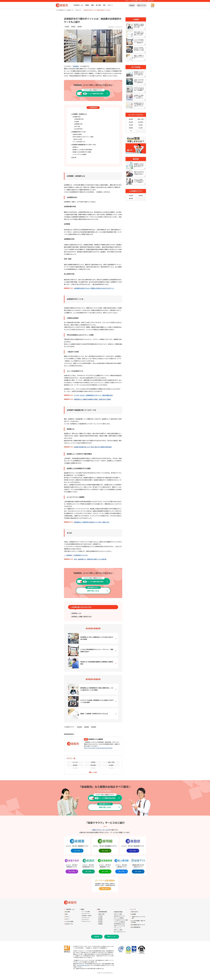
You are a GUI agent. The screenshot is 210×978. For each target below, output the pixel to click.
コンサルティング (85, 917)
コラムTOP (75, 762)
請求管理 (75, 765)
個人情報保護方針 (135, 927)
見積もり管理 (111, 762)
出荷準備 (76, 122)
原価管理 (93, 768)
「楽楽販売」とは (78, 5)
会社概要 (133, 914)
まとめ (74, 158)
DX (131, 131)
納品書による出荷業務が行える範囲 (82, 152)
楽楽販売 (75, 66)
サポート (110, 5)
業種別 (87, 5)
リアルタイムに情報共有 (119, 922)
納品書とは (75, 147)
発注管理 (75, 768)
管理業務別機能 (103, 912)
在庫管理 (73, 26)
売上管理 (111, 768)
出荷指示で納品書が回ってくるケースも (84, 145)
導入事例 (98, 5)
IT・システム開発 (86, 911)
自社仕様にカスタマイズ (119, 916)
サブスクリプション (86, 921)
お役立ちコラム (142, 1)
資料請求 (132, 5)
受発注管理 (93, 765)
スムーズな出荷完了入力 (79, 142)
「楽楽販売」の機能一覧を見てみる (81, 617)
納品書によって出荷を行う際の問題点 (82, 150)
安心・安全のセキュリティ (120, 932)
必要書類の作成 (78, 124)
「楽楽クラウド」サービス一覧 (138, 917)
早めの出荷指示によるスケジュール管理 (83, 137)
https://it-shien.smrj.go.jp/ (83, 965)
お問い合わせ (150, 1)
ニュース (133, 909)
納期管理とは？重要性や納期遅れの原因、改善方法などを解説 (92, 399)
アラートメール (117, 928)
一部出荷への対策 (77, 139)
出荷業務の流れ (77, 117)
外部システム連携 (118, 914)
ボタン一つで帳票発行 (119, 918)
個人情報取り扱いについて (138, 925)
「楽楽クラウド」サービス (100, 830)
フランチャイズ (85, 919)
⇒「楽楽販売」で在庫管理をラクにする (76, 555)
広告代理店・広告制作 (86, 915)
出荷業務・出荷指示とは (79, 114)
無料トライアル (142, 5)
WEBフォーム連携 (118, 930)
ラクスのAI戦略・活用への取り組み (138, 921)
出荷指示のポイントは (78, 132)
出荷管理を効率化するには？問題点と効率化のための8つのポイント (94, 288)
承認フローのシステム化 (119, 926)
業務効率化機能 (118, 912)
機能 (92, 5)
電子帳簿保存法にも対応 (119, 924)
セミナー (127, 1)
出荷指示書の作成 (78, 119)
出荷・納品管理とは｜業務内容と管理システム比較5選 (90, 559)
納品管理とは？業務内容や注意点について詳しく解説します (91, 522)
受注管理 (67, 26)
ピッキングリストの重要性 (79, 154)
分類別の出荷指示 (77, 134)
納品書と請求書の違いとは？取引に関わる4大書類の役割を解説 (93, 447)
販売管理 (80, 26)
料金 (104, 5)
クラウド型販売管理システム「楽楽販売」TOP (64, 10)
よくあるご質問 (134, 1)
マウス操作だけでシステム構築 (121, 920)
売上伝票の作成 (78, 129)
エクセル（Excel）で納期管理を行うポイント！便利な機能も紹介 (93, 395)
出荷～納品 (77, 126)
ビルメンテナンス (85, 913)
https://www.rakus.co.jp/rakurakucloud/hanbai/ (98, 748)
